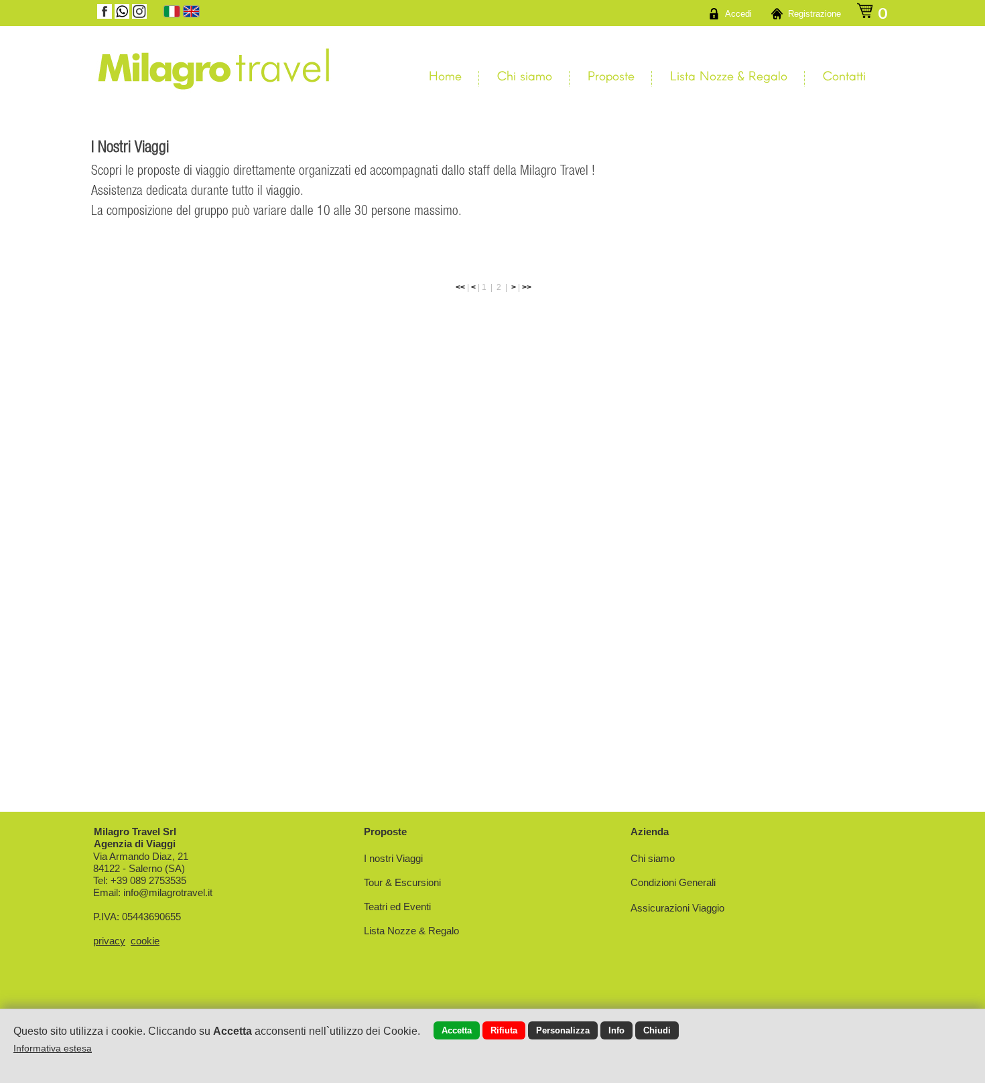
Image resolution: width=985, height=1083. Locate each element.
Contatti (844, 75)
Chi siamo (524, 75)
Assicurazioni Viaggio (677, 908)
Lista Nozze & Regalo (728, 75)
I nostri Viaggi (393, 858)
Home (445, 75)
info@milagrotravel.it (167, 892)
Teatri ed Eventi (397, 906)
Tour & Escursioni (402, 882)
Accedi (738, 14)
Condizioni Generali (673, 882)
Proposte (611, 75)
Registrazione (814, 14)
